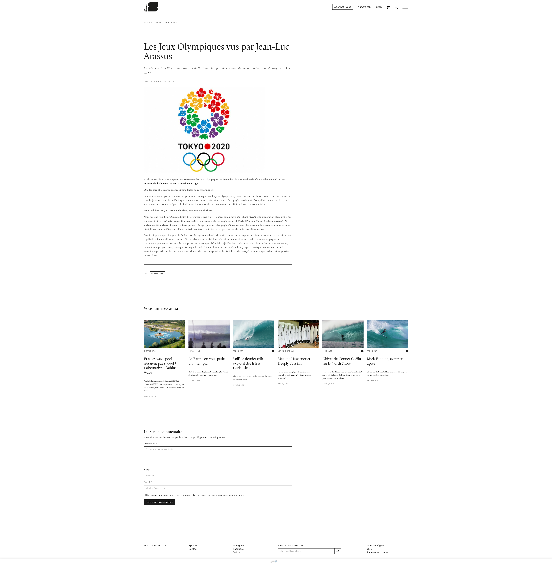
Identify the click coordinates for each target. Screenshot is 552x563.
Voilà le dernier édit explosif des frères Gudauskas (248, 363)
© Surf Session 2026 (155, 545)
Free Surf (238, 351)
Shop (379, 6)
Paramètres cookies (377, 552)
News (158, 23)
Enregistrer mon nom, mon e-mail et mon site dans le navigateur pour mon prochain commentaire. (195, 495)
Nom (146, 470)
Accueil (148, 23)
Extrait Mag (171, 23)
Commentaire (151, 443)
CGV (369, 548)
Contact (193, 548)
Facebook (238, 548)
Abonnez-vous (342, 6)
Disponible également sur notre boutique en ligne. (172, 183)
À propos (193, 545)
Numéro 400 (364, 6)
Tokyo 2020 (157, 273)
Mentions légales (376, 545)
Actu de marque (286, 351)
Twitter (237, 552)
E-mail (147, 482)
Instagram (238, 545)
